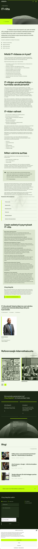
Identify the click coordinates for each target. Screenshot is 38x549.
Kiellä (19, 542)
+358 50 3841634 (4, 341)
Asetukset (19, 545)
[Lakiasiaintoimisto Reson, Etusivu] (3, 1)
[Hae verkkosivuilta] (33, 1)
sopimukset (10, 91)
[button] (36, 530)
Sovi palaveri (12, 312)
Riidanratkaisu (5, 5)
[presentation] (2, 385)
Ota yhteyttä (8, 398)
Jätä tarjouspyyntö (28, 502)
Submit (10, 523)
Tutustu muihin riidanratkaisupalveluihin (12, 296)
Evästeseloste (16, 547)
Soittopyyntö (5, 501)
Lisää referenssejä (34, 355)
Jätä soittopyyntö (5, 312)
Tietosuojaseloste (21, 547)
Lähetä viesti (11, 501)
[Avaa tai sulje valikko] (35, 1)
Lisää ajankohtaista (34, 448)
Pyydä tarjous (18, 312)
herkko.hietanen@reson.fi (5, 340)
